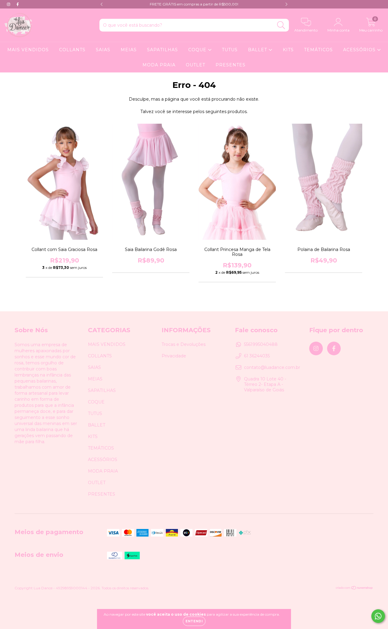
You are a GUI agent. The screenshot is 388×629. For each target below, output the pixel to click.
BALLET (258, 49)
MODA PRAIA (159, 65)
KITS (288, 49)
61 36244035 (257, 356)
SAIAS (103, 49)
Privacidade (174, 356)
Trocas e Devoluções (184, 344)
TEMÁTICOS (318, 49)
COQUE (198, 49)
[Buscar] (281, 25)
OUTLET (195, 65)
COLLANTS (72, 49)
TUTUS (230, 49)
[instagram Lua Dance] (9, 4)
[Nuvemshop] (354, 588)
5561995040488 (261, 344)
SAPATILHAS (162, 49)
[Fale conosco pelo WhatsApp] (378, 616)
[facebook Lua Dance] (18, 4)
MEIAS (129, 49)
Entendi (194, 621)
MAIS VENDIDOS (28, 49)
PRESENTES (231, 65)
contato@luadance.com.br (272, 367)
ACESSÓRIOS (360, 49)
